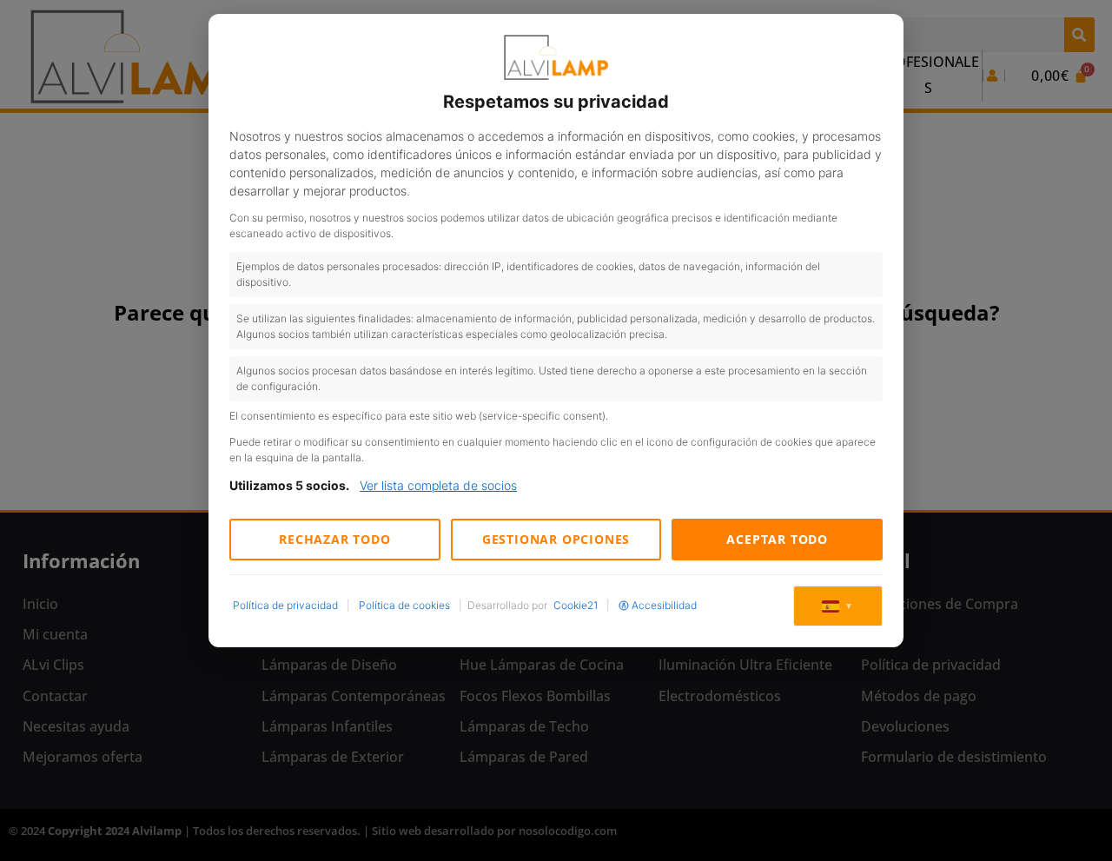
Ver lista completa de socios (438, 485)
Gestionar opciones (556, 539)
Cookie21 (575, 605)
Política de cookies (404, 605)
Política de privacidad (285, 605)
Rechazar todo (334, 539)
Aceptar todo (777, 539)
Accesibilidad (664, 605)
